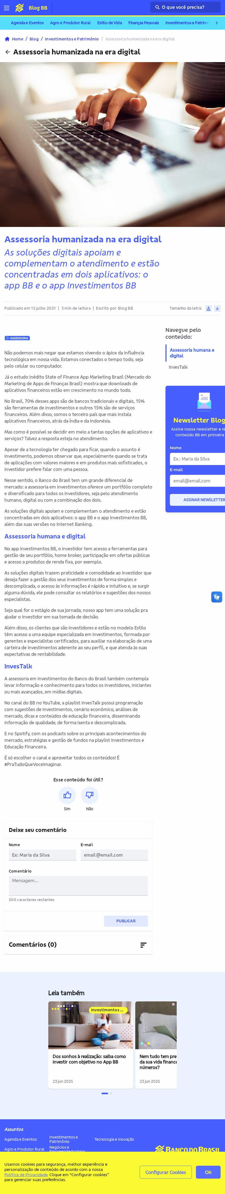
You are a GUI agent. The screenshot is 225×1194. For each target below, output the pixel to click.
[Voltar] (7, 52)
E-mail (87, 845)
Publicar (126, 921)
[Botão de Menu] (8, 8)
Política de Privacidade (25, 1174)
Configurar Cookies (165, 1172)
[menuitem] (27, 23)
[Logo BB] (19, 7)
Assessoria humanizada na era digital (76, 51)
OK (208, 1172)
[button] (67, 799)
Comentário (20, 871)
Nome (14, 845)
